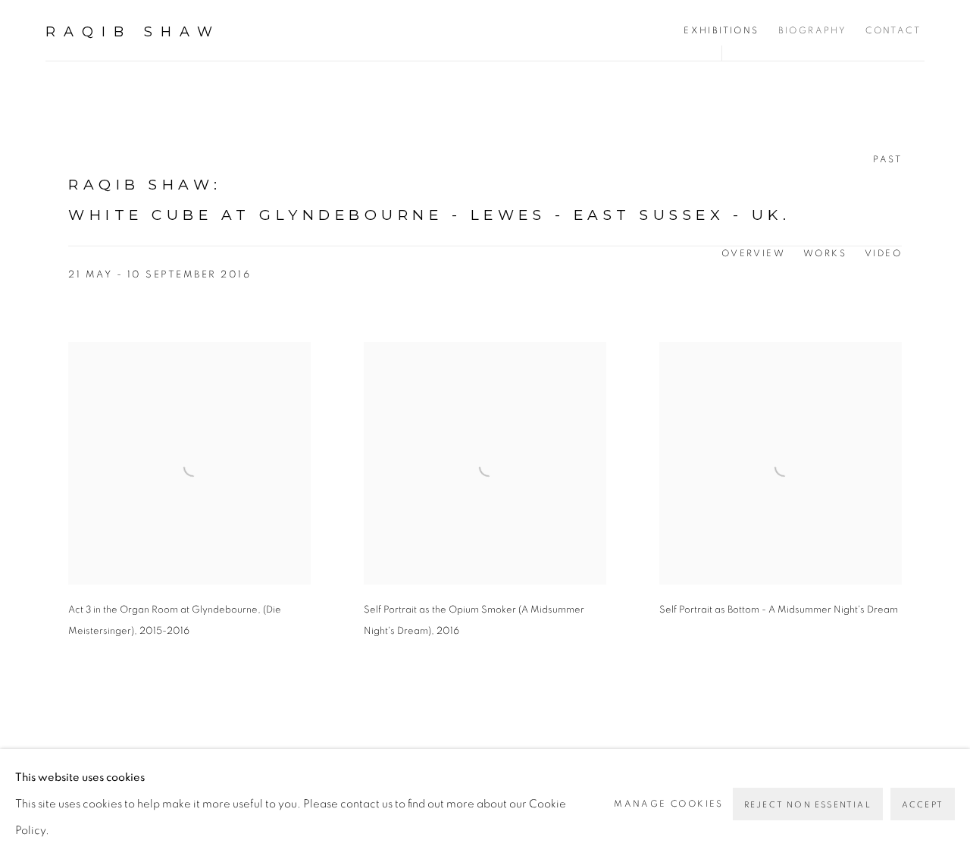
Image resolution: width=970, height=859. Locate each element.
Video (883, 253)
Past (887, 159)
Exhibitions (721, 30)
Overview (753, 253)
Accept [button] (922, 805)
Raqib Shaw (133, 31)
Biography (812, 30)
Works (824, 253)
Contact (893, 30)
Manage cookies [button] (669, 803)
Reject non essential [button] (807, 805)
